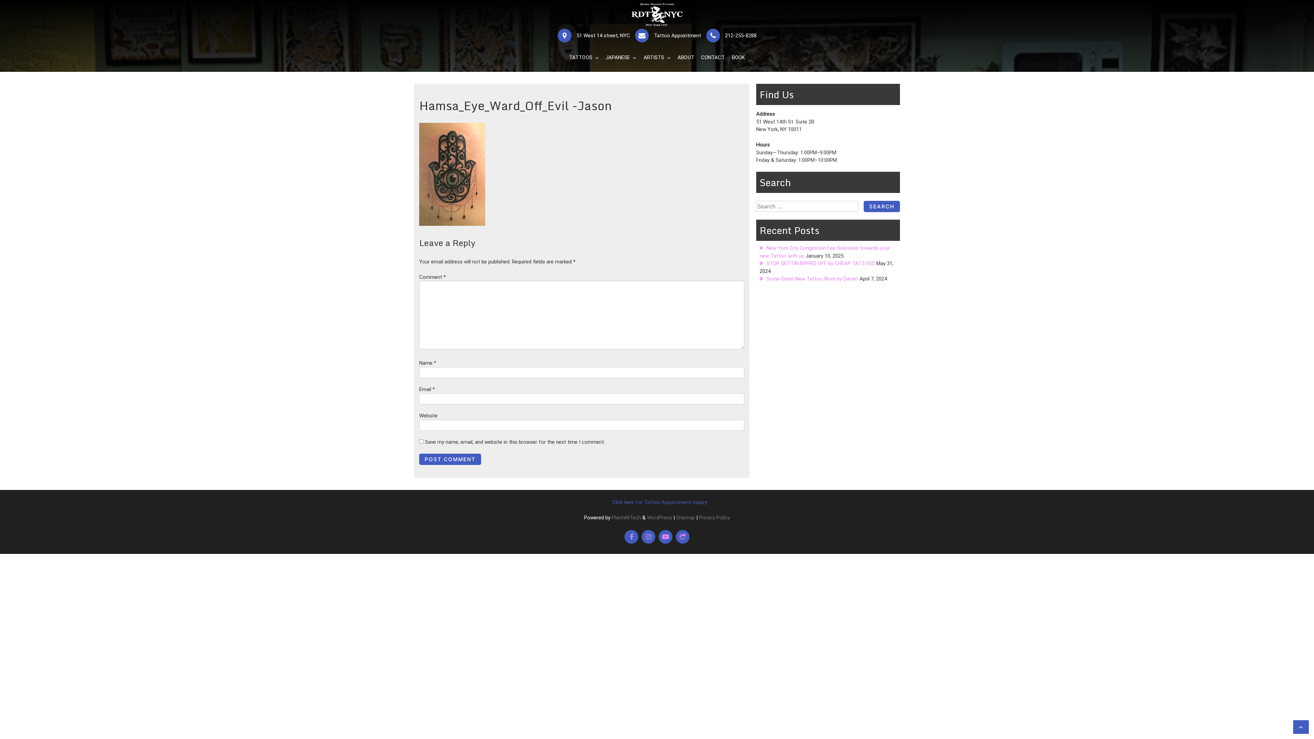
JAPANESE (618, 57)
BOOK (738, 57)
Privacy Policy (714, 518)
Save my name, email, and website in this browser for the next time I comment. (515, 442)
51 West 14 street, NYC (603, 36)
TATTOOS (580, 57)
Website (428, 416)
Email (427, 389)
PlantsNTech (625, 518)
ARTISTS (654, 57)
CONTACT (713, 57)
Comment (432, 277)
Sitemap (685, 518)
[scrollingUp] (1301, 727)
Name (427, 363)
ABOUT (686, 57)
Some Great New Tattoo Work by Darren (812, 279)
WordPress (659, 518)
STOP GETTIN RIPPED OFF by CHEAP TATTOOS (820, 263)
